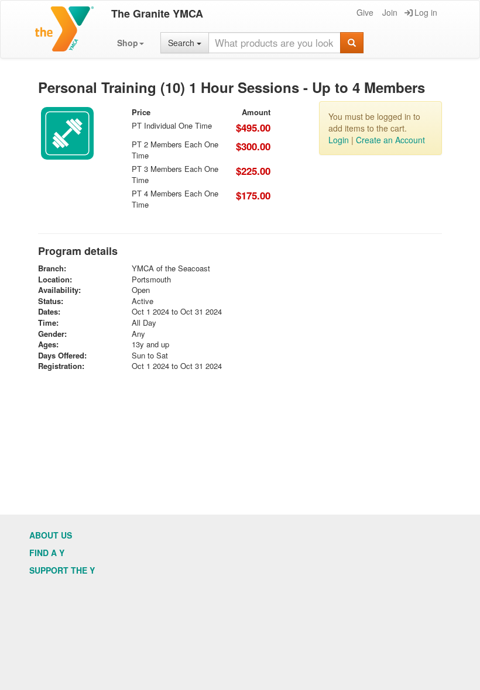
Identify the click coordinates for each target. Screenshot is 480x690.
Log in (425, 12)
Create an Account (390, 140)
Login (338, 140)
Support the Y (62, 570)
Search (182, 43)
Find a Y (46, 552)
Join (389, 12)
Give (364, 12)
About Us (50, 535)
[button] (130, 42)
